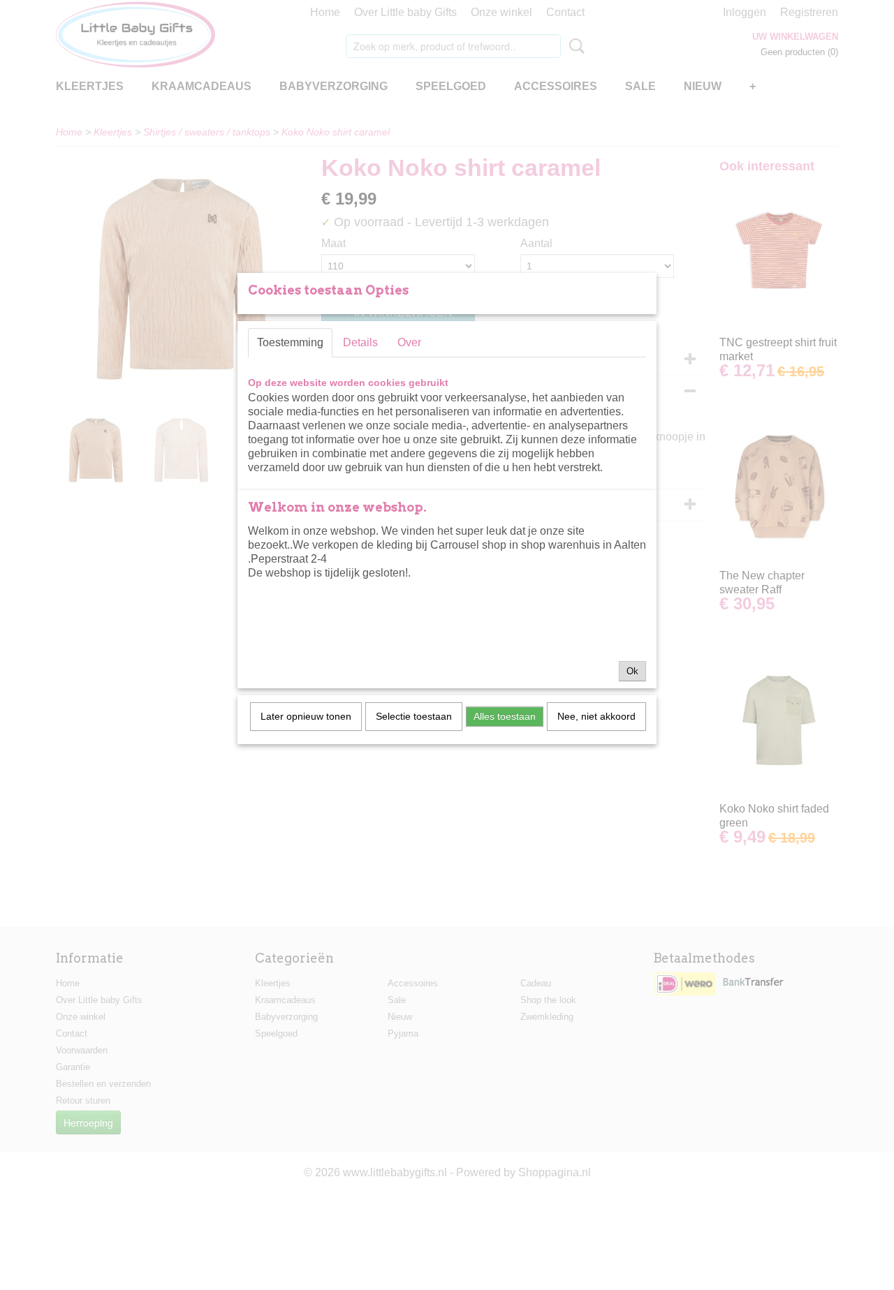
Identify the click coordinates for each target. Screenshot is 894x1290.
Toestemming (290, 342)
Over (409, 342)
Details (360, 342)
